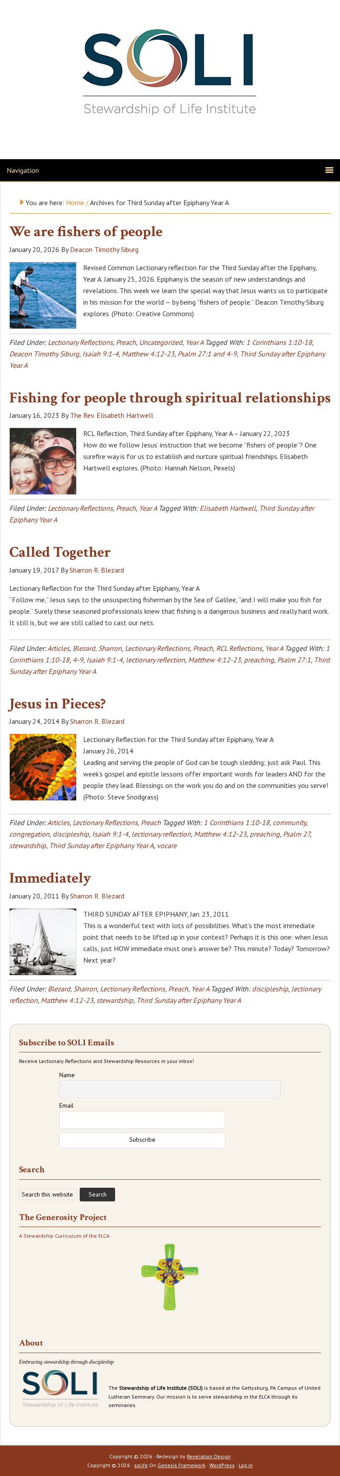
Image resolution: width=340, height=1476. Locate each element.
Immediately (50, 878)
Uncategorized (160, 342)
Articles (58, 648)
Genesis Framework (181, 1465)
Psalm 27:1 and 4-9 (207, 353)
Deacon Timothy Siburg (44, 353)
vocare (167, 845)
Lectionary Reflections (80, 342)
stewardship (27, 845)
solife (141, 1465)
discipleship (71, 834)
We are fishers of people (85, 231)
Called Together (60, 552)
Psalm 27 (296, 834)
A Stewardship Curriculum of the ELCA (64, 1235)
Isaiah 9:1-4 (100, 353)
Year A (194, 342)
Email (66, 1105)
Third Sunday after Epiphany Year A (101, 845)
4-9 (78, 659)
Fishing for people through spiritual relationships (170, 398)
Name (67, 1075)
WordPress (222, 1465)
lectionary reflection (155, 659)
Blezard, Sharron (97, 648)
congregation (29, 834)
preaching (259, 659)
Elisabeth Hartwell (228, 508)
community (289, 822)
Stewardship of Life (170, 69)
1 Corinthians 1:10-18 (279, 342)
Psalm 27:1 (294, 659)
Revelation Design (209, 1456)
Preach (126, 342)
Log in (246, 1465)
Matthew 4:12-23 (148, 353)
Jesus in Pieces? (57, 704)
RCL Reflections (239, 648)
